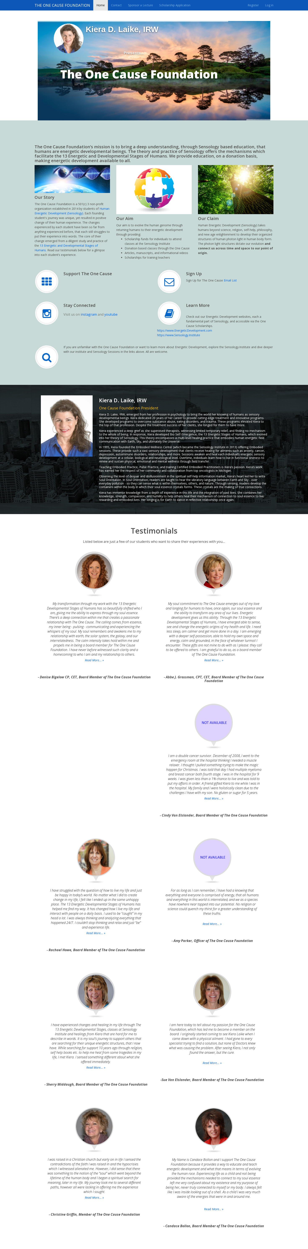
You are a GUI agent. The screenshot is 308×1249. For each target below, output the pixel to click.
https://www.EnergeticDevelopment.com (184, 330)
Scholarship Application (174, 5)
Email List (230, 280)
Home (100, 5)
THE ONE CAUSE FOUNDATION (62, 5)
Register (253, 5)
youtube (111, 314)
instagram (89, 314)
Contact (116, 5)
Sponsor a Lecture (140, 5)
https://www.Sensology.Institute (178, 335)
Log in (269, 5)
